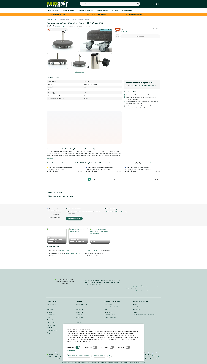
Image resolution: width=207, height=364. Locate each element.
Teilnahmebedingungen (135, 290)
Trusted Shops (51, 325)
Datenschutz (95, 362)
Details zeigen (71, 350)
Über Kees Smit (109, 304)
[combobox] (108, 4)
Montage (49, 317)
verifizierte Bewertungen (154, 162)
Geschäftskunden (109, 314)
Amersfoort (136, 307)
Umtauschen (50, 322)
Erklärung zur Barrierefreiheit (137, 362)
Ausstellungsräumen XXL (72, 253)
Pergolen (78, 322)
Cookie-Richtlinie (124, 362)
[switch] (95, 347)
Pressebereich (108, 312)
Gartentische (79, 309)
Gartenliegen (79, 314)
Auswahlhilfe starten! (74, 218)
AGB (89, 362)
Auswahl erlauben (99, 355)
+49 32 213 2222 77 (94, 250)
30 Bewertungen (60, 26)
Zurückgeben (51, 320)
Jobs (105, 309)
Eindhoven (136, 309)
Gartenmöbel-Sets (81, 304)
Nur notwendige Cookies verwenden (79, 355)
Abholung (50, 309)
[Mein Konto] (153, 4)
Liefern (49, 307)
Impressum (103, 362)
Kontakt (49, 327)
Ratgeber (49, 333)
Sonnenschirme (55, 19)
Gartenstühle (79, 312)
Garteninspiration (52, 330)
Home (48, 19)
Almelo (135, 304)
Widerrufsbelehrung (113, 362)
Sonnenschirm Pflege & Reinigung (116, 212)
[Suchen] (138, 4)
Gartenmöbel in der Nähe (111, 307)
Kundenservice (64, 250)
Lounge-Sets (79, 307)
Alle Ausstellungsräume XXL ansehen (144, 314)
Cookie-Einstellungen (147, 286)
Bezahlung (50, 312)
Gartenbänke (80, 317)
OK (109, 355)
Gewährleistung (51, 314)
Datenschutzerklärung (134, 286)
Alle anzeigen (79, 72)
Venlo (135, 312)
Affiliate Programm (110, 317)
